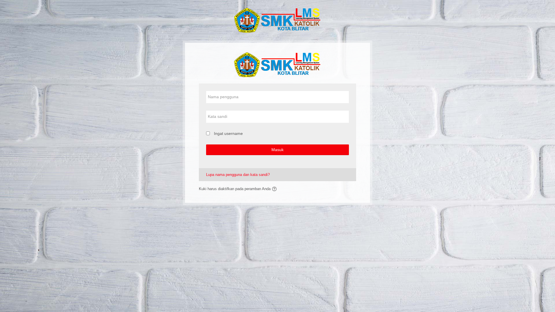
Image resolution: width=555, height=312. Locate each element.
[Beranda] (277, 20)
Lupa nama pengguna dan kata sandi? (238, 174)
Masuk (277, 149)
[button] (275, 189)
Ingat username (228, 133)
